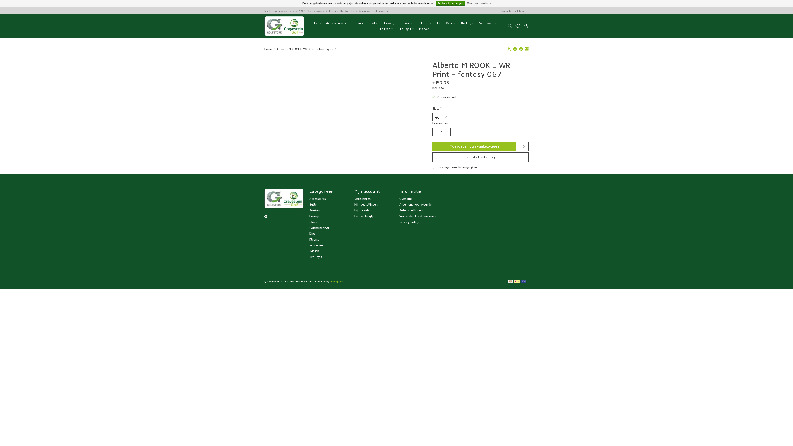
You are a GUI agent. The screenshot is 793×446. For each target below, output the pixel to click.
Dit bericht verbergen (450, 3)
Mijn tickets (362, 210)
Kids (312, 234)
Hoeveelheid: (441, 123)
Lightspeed (336, 281)
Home (317, 23)
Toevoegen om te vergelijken (456, 167)
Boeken (374, 23)
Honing (389, 23)
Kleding (314, 239)
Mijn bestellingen (366, 204)
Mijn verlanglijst (365, 216)
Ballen (313, 204)
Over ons (405, 199)
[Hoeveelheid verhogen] (446, 132)
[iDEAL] (517, 281)
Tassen (314, 251)
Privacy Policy (409, 222)
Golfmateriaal (319, 228)
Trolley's (315, 257)
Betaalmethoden (411, 210)
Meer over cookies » (479, 3)
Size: (437, 108)
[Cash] (510, 281)
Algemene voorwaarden (416, 204)
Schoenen (316, 245)
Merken (424, 29)
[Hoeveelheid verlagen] (437, 132)
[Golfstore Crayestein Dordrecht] (284, 26)
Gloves (314, 222)
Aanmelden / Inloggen (514, 10)
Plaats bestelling (480, 157)
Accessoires (317, 199)
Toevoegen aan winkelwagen (474, 146)
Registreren (362, 199)
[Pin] (523, 281)
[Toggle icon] (510, 26)
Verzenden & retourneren (417, 216)
